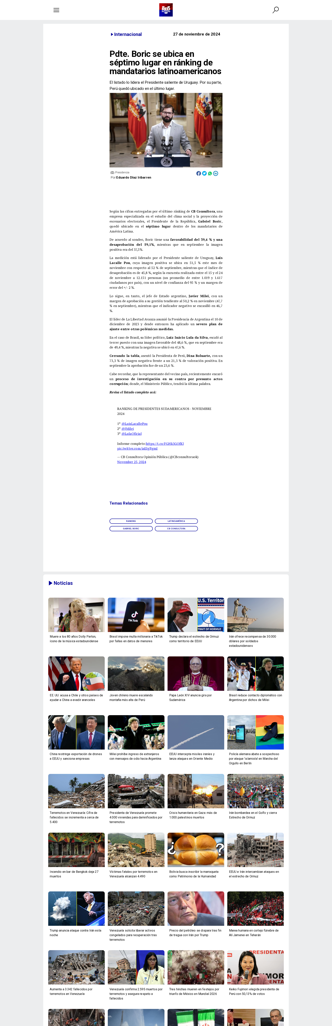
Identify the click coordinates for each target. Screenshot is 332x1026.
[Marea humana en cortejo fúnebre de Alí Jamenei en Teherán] (255, 925)
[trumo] (76, 690)
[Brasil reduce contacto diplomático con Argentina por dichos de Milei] (255, 690)
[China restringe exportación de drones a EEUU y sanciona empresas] (76, 749)
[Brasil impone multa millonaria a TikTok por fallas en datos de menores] (136, 631)
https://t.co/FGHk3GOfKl (165, 443)
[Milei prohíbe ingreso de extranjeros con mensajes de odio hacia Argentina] (136, 749)
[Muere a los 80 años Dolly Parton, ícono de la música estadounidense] (76, 631)
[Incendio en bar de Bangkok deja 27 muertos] (76, 866)
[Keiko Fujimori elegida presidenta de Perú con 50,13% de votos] (255, 984)
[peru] (136, 690)
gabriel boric (131, 528)
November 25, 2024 (131, 462)
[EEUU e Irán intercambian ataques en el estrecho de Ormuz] (255, 866)
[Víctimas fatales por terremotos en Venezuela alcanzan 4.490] (136, 866)
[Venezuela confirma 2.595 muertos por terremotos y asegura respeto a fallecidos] (136, 984)
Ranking (131, 521)
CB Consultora (176, 528)
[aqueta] (196, 866)
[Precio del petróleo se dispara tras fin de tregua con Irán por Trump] (196, 925)
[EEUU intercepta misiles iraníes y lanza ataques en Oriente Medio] (196, 749)
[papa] (196, 690)
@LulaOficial (131, 433)
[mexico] (196, 984)
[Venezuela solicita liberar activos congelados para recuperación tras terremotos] (136, 925)
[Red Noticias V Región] (56, 10)
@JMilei (127, 428)
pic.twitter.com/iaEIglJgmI (137, 448)
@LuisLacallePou (134, 423)
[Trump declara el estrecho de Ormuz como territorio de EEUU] (196, 631)
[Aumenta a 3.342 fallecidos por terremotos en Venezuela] (76, 984)
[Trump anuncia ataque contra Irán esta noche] (76, 925)
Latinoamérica (176, 521)
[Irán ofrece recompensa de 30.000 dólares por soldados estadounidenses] (255, 631)
